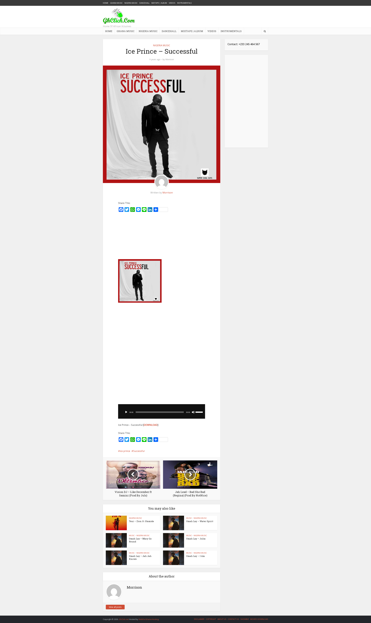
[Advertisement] (215, 16)
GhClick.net (124, 619)
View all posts (115, 607)
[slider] (199, 411)
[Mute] (193, 412)
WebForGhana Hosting (149, 619)
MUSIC (189, 518)
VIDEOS (172, 3)
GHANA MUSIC (116, 3)
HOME (105, 3)
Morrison (169, 59)
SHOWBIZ (244, 619)
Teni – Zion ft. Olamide (141, 521)
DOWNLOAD (151, 424)
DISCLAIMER (199, 619)
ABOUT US (221, 619)
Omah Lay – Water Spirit (199, 521)
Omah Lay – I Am (195, 556)
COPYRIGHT (211, 619)
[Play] (126, 412)
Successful (138, 451)
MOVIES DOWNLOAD (259, 619)
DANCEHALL (144, 3)
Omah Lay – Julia (195, 538)
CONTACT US (233, 619)
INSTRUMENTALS (184, 3)
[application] (161, 411)
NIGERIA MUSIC (131, 3)
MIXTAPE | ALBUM (159, 3)
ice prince (125, 451)
